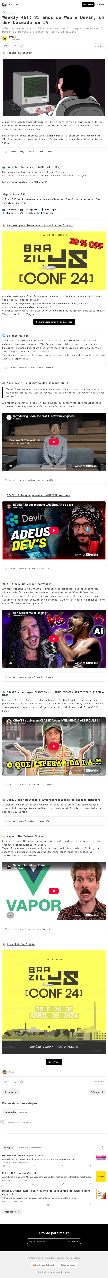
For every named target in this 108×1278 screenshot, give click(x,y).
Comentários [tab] (10, 1112)
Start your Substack (45, 1265)
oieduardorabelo (22, 1163)
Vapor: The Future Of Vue (25, 836)
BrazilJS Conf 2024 (21, 944)
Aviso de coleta (73, 1258)
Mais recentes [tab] (22, 1147)
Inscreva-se (88, 4)
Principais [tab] (8, 1147)
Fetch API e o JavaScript (19, 1173)
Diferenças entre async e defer (23, 1155)
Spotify (11, 212)
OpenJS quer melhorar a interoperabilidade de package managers (54, 799)
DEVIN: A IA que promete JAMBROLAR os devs (38, 495)
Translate (8, 12)
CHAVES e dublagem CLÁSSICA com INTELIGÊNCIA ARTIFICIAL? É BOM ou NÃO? (53, 693)
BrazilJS (12, 37)
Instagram (30, 209)
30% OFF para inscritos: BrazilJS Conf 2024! (40, 225)
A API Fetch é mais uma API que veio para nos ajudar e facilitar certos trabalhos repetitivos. (46, 1176)
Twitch (28, 212)
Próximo (95, 1092)
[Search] (103, 1147)
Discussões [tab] (36, 1147)
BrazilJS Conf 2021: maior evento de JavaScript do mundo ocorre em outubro (46, 1192)
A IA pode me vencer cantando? (29, 584)
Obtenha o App (67, 1265)
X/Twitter (47, 212)
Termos (60, 1258)
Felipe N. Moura (20, 1180)
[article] (54, 1161)
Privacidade (49, 1258)
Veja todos (10, 1211)
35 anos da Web (17, 335)
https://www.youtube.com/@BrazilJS (24, 182)
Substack (42, 1272)
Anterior (12, 1092)
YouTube (11, 209)
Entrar (100, 4)
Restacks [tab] (23, 1112)
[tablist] (15, 1112)
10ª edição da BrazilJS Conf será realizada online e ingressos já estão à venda (39, 1197)
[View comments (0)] (15, 46)
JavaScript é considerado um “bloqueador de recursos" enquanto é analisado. (39, 1159)
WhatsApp (50, 209)
